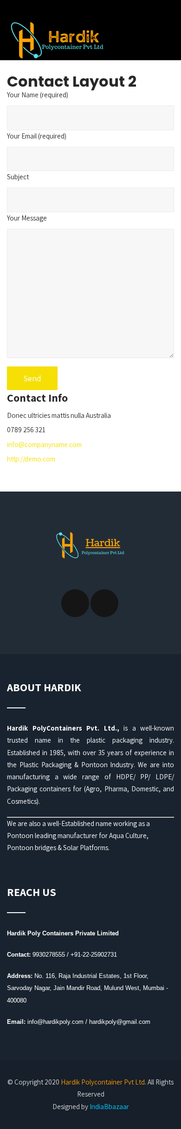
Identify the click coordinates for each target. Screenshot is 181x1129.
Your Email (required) (36, 136)
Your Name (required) (37, 94)
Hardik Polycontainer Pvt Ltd (103, 1082)
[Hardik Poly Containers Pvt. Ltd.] (55, 38)
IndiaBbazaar (109, 1106)
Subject (18, 176)
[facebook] (75, 603)
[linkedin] (104, 603)
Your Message (27, 218)
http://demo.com (31, 458)
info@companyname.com (44, 444)
